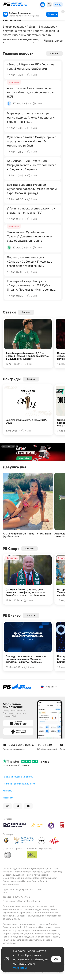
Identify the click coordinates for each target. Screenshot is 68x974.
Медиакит (8, 797)
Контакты (7, 790)
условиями (20, 967)
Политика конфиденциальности (19, 783)
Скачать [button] (52, 14)
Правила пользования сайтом (18, 776)
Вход (58, 4)
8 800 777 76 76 (21, 896)
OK (56, 959)
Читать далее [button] (53, 40)
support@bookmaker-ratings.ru (25, 901)
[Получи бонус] (42, 4)
